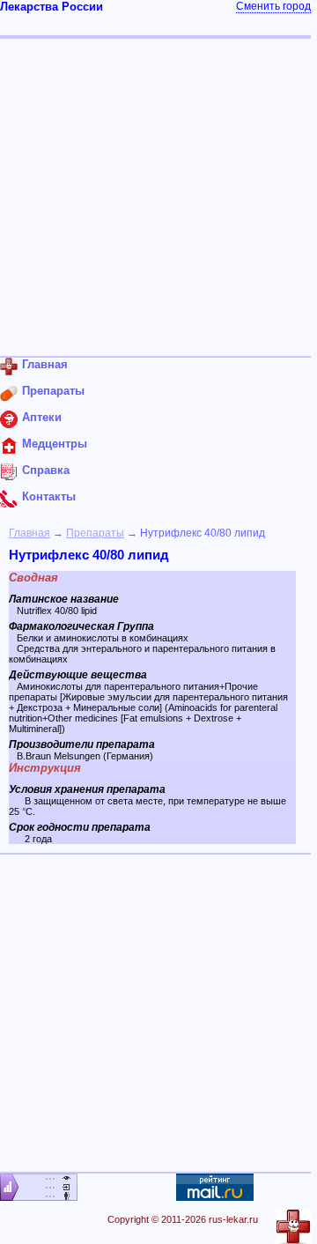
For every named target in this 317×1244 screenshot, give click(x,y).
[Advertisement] (158, 197)
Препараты (95, 533)
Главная (29, 533)
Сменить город (273, 6)
